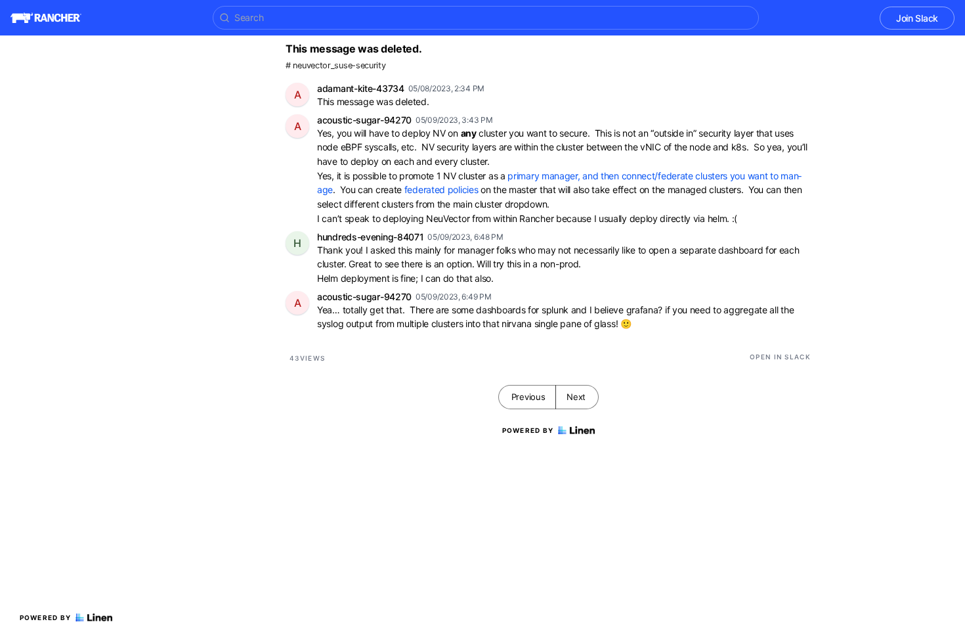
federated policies (441, 189)
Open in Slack (780, 357)
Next (576, 397)
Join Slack (917, 18)
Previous (528, 397)
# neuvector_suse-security (336, 65)
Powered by (46, 617)
